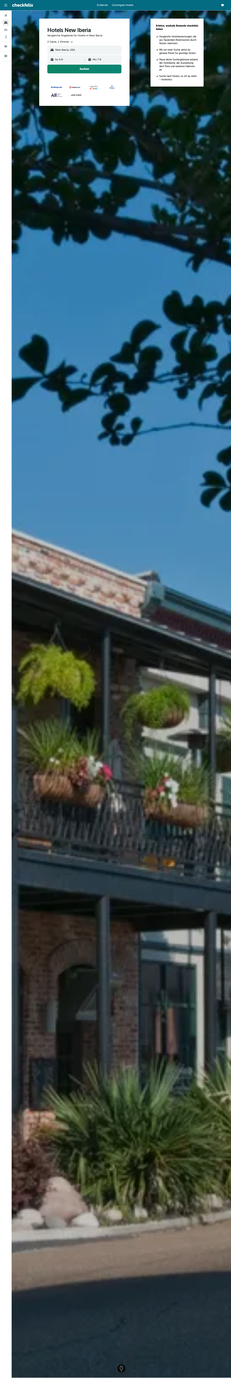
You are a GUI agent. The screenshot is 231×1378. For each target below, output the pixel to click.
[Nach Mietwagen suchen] (5, 29)
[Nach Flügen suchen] (5, 15)
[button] (5, 5)
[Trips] (5, 46)
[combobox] (60, 42)
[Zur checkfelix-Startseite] (22, 5)
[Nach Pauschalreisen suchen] (5, 36)
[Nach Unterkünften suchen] (5, 22)
